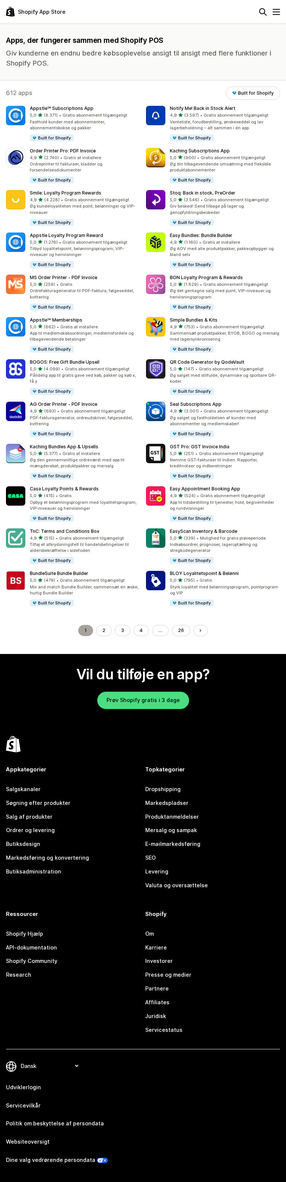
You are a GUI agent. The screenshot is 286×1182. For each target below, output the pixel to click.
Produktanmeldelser (172, 816)
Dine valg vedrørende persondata (50, 1160)
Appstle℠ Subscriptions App (61, 108)
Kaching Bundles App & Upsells (64, 446)
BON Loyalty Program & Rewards (206, 277)
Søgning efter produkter (38, 803)
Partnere (157, 988)
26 (181, 630)
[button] (73, 124)
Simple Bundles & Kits (193, 320)
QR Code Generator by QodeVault (207, 362)
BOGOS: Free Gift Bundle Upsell (64, 362)
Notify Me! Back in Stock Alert (202, 108)
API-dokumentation (31, 947)
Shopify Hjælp (24, 933)
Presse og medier (168, 974)
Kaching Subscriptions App (200, 151)
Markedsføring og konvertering (47, 857)
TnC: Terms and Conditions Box (64, 531)
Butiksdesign (23, 844)
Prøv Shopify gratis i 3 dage (143, 700)
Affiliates (157, 1002)
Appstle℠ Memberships (56, 320)
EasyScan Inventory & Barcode (203, 531)
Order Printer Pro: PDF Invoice (63, 151)
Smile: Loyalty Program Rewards (65, 193)
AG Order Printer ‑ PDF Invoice (63, 404)
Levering (156, 871)
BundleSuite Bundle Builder (59, 573)
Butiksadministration (33, 871)
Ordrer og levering (30, 830)
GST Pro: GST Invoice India (199, 446)
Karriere (156, 947)
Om (149, 933)
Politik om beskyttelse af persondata (55, 1123)
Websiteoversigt (28, 1141)
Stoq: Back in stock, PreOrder (202, 193)
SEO (150, 857)
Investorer (159, 961)
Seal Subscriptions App (196, 404)
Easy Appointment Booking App (205, 489)
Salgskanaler (23, 789)
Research (18, 974)
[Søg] (263, 12)
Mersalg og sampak (171, 830)
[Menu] (276, 12)
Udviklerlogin (23, 1087)
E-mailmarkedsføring (172, 844)
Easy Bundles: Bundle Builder (201, 235)
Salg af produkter (29, 816)
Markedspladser (166, 803)
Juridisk (155, 1016)
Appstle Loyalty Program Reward (66, 235)
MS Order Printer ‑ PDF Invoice (63, 277)
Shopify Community (31, 961)
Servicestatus (163, 1030)
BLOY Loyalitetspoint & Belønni (204, 573)
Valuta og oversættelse (176, 885)
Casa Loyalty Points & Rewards (64, 489)
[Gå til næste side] (200, 630)
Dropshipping (163, 789)
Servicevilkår (23, 1105)
